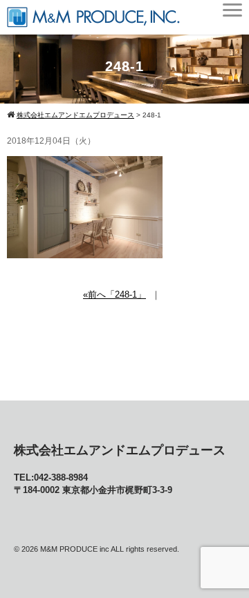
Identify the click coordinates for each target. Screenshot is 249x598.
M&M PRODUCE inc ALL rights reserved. (109, 549)
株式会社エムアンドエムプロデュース (119, 450)
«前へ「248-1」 (114, 294)
